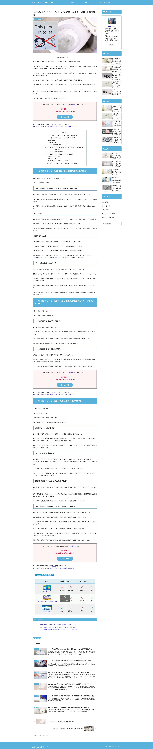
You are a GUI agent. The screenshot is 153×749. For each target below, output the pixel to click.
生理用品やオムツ (53, 142)
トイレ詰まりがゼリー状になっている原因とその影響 (61, 138)
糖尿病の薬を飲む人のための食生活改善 (58, 161)
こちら (54, 124)
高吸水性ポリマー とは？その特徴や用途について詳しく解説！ (52, 258)
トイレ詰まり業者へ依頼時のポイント (57, 151)
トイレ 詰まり (38, 638)
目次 (62, 132)
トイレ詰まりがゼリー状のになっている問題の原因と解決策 (62, 135)
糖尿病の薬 (52, 140)
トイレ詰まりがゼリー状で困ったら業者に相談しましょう (62, 163)
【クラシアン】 (47, 612)
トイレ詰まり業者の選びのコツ (56, 149)
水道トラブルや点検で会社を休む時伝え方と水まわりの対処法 (57, 627)
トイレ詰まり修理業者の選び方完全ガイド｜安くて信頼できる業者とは (53, 126)
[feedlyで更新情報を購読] (110, 45)
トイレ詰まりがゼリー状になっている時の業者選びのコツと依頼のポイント (65, 147)
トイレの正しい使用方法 (54, 158)
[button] (119, 224)
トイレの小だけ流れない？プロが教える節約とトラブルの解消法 (58, 630)
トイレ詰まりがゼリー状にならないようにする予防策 (60, 154)
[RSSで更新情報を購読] (113, 45)
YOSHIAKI (111, 26)
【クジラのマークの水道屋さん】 (47, 601)
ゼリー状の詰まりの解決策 (54, 145)
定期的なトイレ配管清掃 (54, 156)
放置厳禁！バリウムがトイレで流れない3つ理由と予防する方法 (58, 625)
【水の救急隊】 (72, 104)
